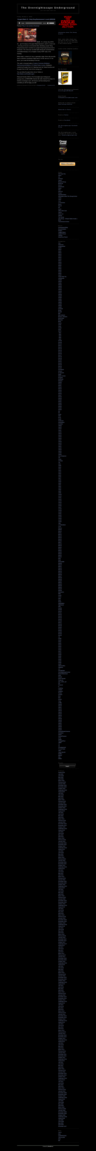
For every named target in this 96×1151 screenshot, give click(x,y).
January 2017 (61, 956)
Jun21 (60, 513)
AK (59, 177)
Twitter (66, 114)
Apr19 (59, 264)
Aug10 (60, 180)
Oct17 (59, 651)
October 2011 (61, 1057)
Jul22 (59, 486)
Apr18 (59, 262)
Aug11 (60, 283)
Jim (59, 457)
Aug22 (60, 300)
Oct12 (59, 643)
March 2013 (61, 1030)
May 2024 (60, 815)
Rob (59, 697)
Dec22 (60, 363)
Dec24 (60, 366)
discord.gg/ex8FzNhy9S (65, 90)
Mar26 (60, 557)
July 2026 (60, 774)
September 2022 (62, 847)
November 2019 (62, 902)
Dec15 (60, 352)
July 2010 (60, 1081)
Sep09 (60, 704)
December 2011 (62, 1054)
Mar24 (60, 553)
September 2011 (62, 1059)
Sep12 (60, 709)
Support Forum (62, 234)
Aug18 (60, 294)
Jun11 (59, 497)
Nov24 (60, 633)
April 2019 (61, 913)
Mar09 (60, 529)
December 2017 (62, 939)
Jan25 (60, 453)
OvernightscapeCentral (64, 672)
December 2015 (62, 977)
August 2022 (61, 849)
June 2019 (61, 910)
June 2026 (61, 775)
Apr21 (59, 267)
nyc (59, 637)
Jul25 (59, 491)
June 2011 (61, 1064)
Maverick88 (61, 561)
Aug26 (60, 307)
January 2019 (61, 918)
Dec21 (60, 361)
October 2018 (61, 923)
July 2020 (60, 889)
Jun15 (60, 504)
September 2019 (62, 905)
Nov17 (60, 622)
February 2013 (62, 1032)
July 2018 (60, 928)
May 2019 (60, 911)
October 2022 (61, 846)
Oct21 (59, 657)
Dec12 (60, 347)
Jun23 (60, 517)
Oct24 (59, 662)
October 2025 (61, 788)
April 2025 (61, 798)
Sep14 (60, 712)
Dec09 (60, 342)
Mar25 (60, 555)
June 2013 (61, 1025)
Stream (60, 215)
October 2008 (61, 1115)
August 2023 (61, 830)
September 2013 (62, 1020)
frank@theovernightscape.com (68, 97)
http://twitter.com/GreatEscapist (25, 74)
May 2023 (60, 835)
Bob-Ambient (61, 315)
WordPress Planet (63, 237)
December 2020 (62, 881)
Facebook (67, 120)
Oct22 (59, 659)
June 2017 (61, 948)
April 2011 (60, 1067)
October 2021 (61, 865)
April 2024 (61, 817)
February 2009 (62, 1108)
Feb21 (60, 401)
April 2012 (61, 1048)
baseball (60, 308)
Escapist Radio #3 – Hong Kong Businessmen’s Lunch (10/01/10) (36, 19)
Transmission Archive (63, 221)
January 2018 (61, 937)
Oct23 (59, 661)
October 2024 (61, 807)
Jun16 (60, 505)
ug (59, 745)
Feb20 (60, 400)
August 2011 (61, 1060)
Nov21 (60, 629)
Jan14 (60, 435)
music (59, 597)
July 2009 (60, 1100)
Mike (59, 593)
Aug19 (60, 296)
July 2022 (60, 851)
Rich (59, 696)
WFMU (60, 758)
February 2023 (62, 839)
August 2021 (61, 868)
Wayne (60, 755)
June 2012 (61, 1044)
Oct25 (59, 664)
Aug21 (60, 299)
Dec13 (60, 348)
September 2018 (62, 924)
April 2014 (61, 1009)
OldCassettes (61, 665)
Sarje (59, 701)
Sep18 (60, 718)
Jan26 (60, 454)
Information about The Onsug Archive (67, 196)
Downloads (61, 186)
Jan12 (60, 432)
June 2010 (61, 1083)
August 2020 (61, 888)
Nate (59, 598)
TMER (60, 742)
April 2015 (61, 990)
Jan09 (60, 427)
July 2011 (60, 1062)
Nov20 (60, 627)
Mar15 (60, 539)
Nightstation (61, 603)
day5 (60, 339)
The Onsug (61, 217)
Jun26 (60, 521)
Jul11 (59, 469)
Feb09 (60, 382)
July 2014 (60, 1004)
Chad (59, 324)
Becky (59, 310)
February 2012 (62, 1051)
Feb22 (60, 403)
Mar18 (60, 544)
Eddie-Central (61, 376)
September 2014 (62, 1001)
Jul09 (59, 465)
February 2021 (62, 878)
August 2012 (61, 1041)
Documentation (62, 229)
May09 (60, 563)
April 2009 (61, 1105)
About (59, 175)
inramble (60, 424)
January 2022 (61, 860)
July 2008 (60, 1120)
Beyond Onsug (62, 182)
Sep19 (60, 720)
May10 (60, 565)
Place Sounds (61, 678)
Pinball (60, 677)
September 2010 (62, 1078)
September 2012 (62, 1040)
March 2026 (61, 780)
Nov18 (60, 624)
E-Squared (61, 372)
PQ (59, 683)
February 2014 (62, 1012)
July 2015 (60, 985)
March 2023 (61, 838)
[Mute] (48, 23)
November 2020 (62, 883)
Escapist (39, 85)
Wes (59, 757)
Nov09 (60, 609)
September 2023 (62, 828)
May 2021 (60, 873)
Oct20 (59, 656)
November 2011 (62, 1056)
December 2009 (62, 1092)
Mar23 (60, 552)
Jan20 (60, 445)
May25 (60, 589)
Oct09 (59, 638)
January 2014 (61, 1014)
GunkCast (60, 420)
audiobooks (61, 278)
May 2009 (60, 1104)
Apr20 (59, 265)
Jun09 (60, 494)
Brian (59, 321)
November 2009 (62, 1094)
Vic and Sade (61, 749)
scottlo (60, 702)
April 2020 (61, 894)
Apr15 (59, 257)
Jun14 (60, 502)
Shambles (60, 733)
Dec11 (60, 345)
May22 (60, 584)
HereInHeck (61, 422)
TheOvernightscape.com (69, 135)
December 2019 (62, 900)
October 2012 (61, 1038)
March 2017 (61, 953)
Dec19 (60, 358)
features (60, 380)
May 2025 (60, 796)
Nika (59, 606)
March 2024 (61, 819)
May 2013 (60, 1027)
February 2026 (62, 782)
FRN (59, 416)
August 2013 (61, 1022)
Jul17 (59, 478)
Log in (60, 1132)
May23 (60, 585)
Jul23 (59, 488)
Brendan (60, 320)
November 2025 (62, 787)
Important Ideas (62, 194)
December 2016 (62, 958)
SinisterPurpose (62, 736)
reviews (60, 694)
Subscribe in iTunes (64, 109)
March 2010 (61, 1088)
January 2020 (61, 899)
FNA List (60, 191)
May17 (60, 576)
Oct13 (59, 645)
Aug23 (60, 302)
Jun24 (60, 518)
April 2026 (61, 779)
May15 (60, 573)
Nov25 (60, 635)
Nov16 (60, 621)
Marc (59, 558)
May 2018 (60, 931)
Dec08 (60, 340)
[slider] (52, 23)
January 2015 (61, 995)
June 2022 (61, 852)
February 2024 (62, 820)
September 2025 (62, 790)
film (59, 411)
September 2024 (62, 809)
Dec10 (60, 185)
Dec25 (60, 368)
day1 (60, 332)
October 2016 (61, 961)
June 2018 (61, 929)
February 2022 (62, 859)
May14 (60, 571)
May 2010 (60, 1084)
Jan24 (60, 451)
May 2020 (60, 892)
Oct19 (59, 654)
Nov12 (60, 614)
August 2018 (61, 926)
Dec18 (60, 356)
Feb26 (60, 409)
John (59, 464)
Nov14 (60, 617)
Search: (60, 762)
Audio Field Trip (62, 276)
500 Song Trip (62, 174)
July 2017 (60, 947)
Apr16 (59, 259)
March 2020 (61, 896)
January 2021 (61, 880)
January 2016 (61, 976)
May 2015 (60, 988)
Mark (59, 560)
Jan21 (60, 446)
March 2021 (61, 876)
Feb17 (60, 395)
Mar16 (60, 541)
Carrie (60, 323)
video (59, 750)
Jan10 (60, 428)
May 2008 (60, 1123)
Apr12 (59, 252)
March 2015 (61, 992)
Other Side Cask (62, 210)
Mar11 (60, 204)
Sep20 (60, 721)
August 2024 (61, 811)
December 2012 (62, 1035)
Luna (59, 526)
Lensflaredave (62, 525)
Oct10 (43, 85)
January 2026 (61, 783)
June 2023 (61, 833)
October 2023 (61, 827)
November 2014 (62, 998)
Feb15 (60, 392)
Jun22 (60, 515)
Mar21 (60, 549)
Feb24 (60, 406)
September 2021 (62, 867)
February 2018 (62, 936)
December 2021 (62, 862)
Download (36, 26)
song (59, 737)
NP (59, 207)
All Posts (60, 178)
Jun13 (60, 501)
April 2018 (61, 932)
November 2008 (62, 1113)
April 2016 (61, 971)
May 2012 (60, 1046)
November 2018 (62, 921)
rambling (60, 688)
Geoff (59, 419)
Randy (60, 693)
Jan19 (60, 443)
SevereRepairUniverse (64, 731)
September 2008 (62, 1116)
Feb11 (60, 188)
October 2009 (61, 1096)
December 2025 (62, 785)
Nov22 (60, 630)
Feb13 (60, 388)
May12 (60, 568)
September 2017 (62, 944)
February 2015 (62, 993)
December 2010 (62, 1073)
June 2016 (61, 968)
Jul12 (59, 470)
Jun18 (60, 509)
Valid (61, 1137)
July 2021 (60, 870)
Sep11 (60, 707)
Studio (60, 739)
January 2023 (61, 841)
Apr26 (59, 275)
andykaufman (61, 246)
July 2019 (60, 908)
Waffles (60, 754)
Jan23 (60, 449)
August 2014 (61, 1003)
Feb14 (60, 390)
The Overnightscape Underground (48, 7)
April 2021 (61, 875)
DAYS (59, 331)
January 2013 (61, 1033)
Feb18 (60, 396)
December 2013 (62, 1016)
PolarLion (60, 680)
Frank (59, 414)
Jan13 (60, 433)
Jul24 (59, 489)
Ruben (60, 699)
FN (59, 412)
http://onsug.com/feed (65, 104)
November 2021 (62, 863)
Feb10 (60, 384)
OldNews (60, 667)
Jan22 (60, 448)
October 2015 (61, 980)
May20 (60, 581)
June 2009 (61, 1102)
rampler (60, 689)
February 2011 (62, 1070)
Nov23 (60, 632)
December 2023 (62, 823)
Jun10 (60, 496)
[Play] (19, 23)
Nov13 (60, 616)
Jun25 (60, 520)
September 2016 (62, 963)
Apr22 (59, 268)
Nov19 (60, 625)
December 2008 (62, 1112)
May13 (60, 569)
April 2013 (61, 1028)
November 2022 (62, 844)
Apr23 (59, 270)
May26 (60, 590)
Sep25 (60, 729)
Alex (59, 243)
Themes (60, 235)
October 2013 (61, 1019)
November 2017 (62, 940)
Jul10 (59, 199)
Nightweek (61, 605)
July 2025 (60, 793)
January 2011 (61, 1072)
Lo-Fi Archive (61, 202)
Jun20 (60, 512)
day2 (60, 334)
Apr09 (59, 248)
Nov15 (60, 619)
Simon (60, 734)
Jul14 (59, 473)
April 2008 (61, 1124)
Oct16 (59, 649)
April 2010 (61, 1086)
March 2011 (61, 1068)
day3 (60, 336)
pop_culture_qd (62, 681)
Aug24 (60, 304)
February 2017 (62, 955)
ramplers (60, 691)
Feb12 (60, 387)
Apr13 (59, 254)
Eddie (59, 374)
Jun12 (60, 499)
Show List (60, 214)
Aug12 (60, 284)
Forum (60, 193)
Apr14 (59, 256)
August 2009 (61, 1099)
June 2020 (61, 891)
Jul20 (59, 483)
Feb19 (60, 398)
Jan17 (60, 440)
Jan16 (60, 438)
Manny (60, 528)
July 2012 (60, 1043)
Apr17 (59, 260)
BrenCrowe (61, 318)
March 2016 (61, 972)
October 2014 (61, 1000)
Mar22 (60, 550)
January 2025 (61, 803)
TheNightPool (61, 741)
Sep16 (60, 715)
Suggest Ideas (62, 232)
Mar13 (60, 536)
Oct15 (59, 648)
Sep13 (60, 710)
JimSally (60, 461)
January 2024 (61, 822)
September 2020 (62, 886)
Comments (62, 1135)
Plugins (60, 230)
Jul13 (59, 472)
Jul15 (59, 475)
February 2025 (62, 801)
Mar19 (60, 545)
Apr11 (59, 251)
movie (59, 595)
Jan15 (60, 436)
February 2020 (62, 897)
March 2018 (61, 934)
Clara (59, 326)
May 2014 (60, 1008)
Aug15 (60, 289)
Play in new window (27, 26)
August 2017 (61, 945)
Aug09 (60, 280)
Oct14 (59, 646)
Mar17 (60, 542)
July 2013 (60, 1024)
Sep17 (60, 717)
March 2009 (61, 1107)
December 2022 (62, 843)
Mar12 (60, 534)
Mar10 (60, 531)
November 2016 (62, 960)
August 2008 (61, 1118)
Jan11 (59, 198)
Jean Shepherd (62, 456)
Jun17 (60, 507)
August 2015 (61, 984)
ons (59, 669)
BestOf (60, 312)
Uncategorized (62, 747)
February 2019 (62, 916)
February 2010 (62, 1089)
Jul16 (59, 476)
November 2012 (62, 1036)
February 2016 (62, 974)
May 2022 (60, 854)
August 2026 (61, 772)
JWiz (59, 523)
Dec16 (60, 353)
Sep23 (60, 726)
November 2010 (62, 1075)
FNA (59, 190)
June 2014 (61, 1006)
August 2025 (61, 791)
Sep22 (60, 725)
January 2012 (61, 1052)
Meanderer (61, 592)
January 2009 (61, 1110)
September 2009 (62, 1097)
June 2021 (61, 871)
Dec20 (60, 360)
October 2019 (61, 903)
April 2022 (61, 855)
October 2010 (61, 1076)
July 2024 (60, 812)
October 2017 (61, 942)
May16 (60, 574)
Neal (59, 600)
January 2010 (61, 1091)
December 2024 (62, 804)
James (60, 425)
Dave (59, 329)
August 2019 (61, 907)
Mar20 (60, 547)
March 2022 (61, 857)
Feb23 (60, 404)
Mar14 (60, 537)
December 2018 (62, 919)
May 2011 (60, 1065)
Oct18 (59, 653)
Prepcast (60, 685)
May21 (60, 582)
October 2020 (61, 884)
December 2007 (62, 1126)
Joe (59, 462)
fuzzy (59, 417)
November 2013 (62, 1017)
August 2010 (61, 1080)
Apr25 (59, 273)
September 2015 (62, 982)
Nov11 (60, 613)
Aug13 (60, 286)
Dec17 (60, 355)
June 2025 (61, 795)
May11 (60, 566)
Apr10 (59, 249)
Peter (59, 675)
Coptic (60, 328)
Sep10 (60, 212)
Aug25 (60, 305)
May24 (60, 587)
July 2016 (60, 966)
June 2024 (61, 814)
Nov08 (60, 608)
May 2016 (60, 969)
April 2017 (61, 952)
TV (59, 744)
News (59, 601)
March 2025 (61, 799)
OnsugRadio (61, 670)
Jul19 (59, 481)
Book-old (60, 183)
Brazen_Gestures (62, 316)
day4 (60, 337)
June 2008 (61, 1121)
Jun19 (60, 510)
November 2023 (62, 825)
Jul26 (59, 492)
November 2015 (62, 979)
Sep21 (60, 723)
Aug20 (60, 297)
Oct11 (59, 641)
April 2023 (61, 836)
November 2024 (62, 806)
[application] (36, 23)
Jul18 (59, 480)
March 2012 (61, 1049)
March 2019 (61, 915)
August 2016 (61, 964)
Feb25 (60, 408)
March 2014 (61, 1011)
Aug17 (60, 292)
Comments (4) (51, 85)
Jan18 (60, 441)
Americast (60, 244)
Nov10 (60, 206)
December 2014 (62, 996)
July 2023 (60, 831)
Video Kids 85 (61, 752)
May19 (60, 579)
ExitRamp (60, 379)
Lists (59, 201)
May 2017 (60, 950)
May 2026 (60, 777)
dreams (60, 371)
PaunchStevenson (63, 673)
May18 (60, 577)
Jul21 (59, 484)
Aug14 (60, 288)
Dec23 (60, 364)
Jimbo (59, 459)
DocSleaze (61, 369)
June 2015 (61, 987)
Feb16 (60, 393)
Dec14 (60, 350)
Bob (59, 313)
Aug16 (60, 291)
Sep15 (60, 713)
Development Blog (63, 227)
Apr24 (59, 272)
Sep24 (60, 728)
